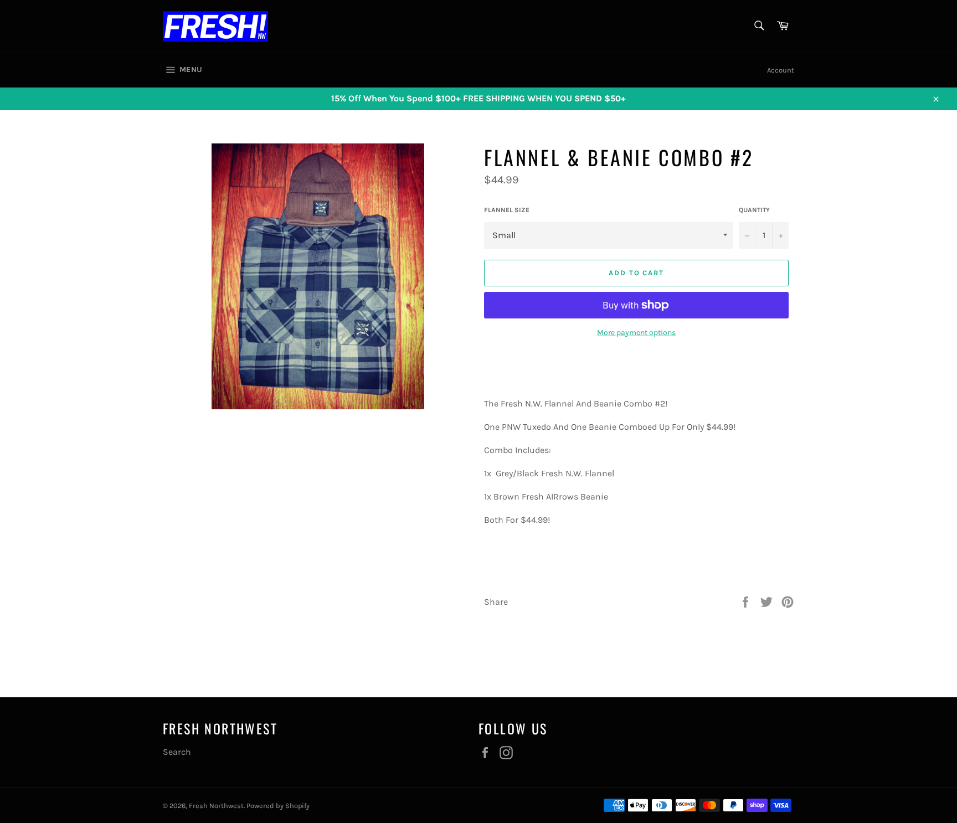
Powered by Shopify (278, 805)
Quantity (754, 210)
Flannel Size (506, 210)
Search (177, 752)
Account (780, 70)
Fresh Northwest (216, 805)
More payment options (636, 332)
